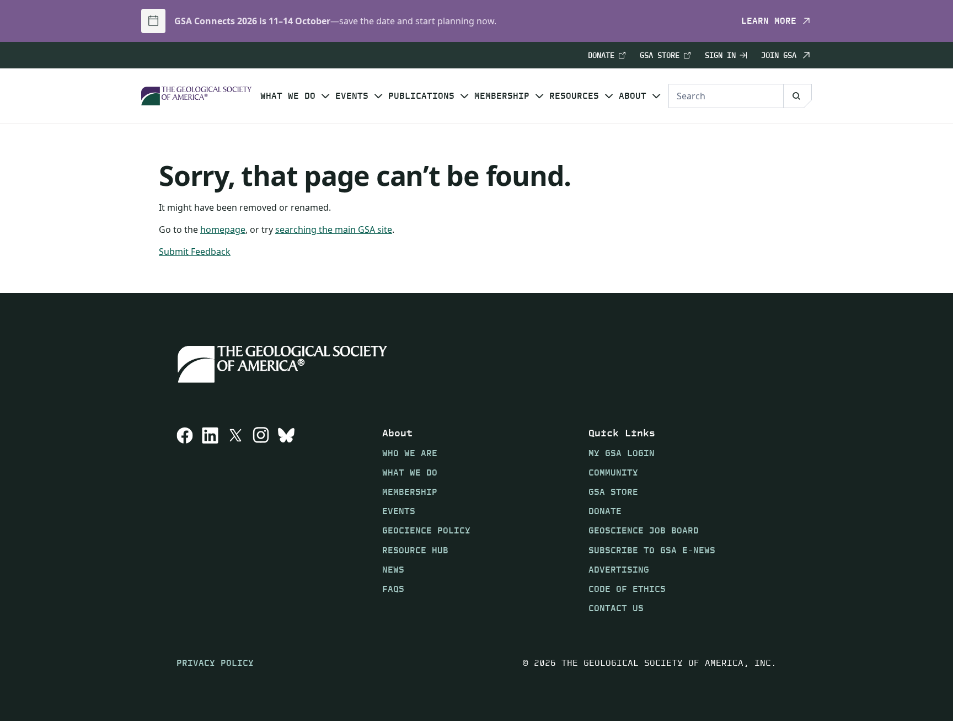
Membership (501, 96)
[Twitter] (235, 520)
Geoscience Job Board (643, 530)
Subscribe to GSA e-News (651, 550)
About (632, 96)
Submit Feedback (195, 251)
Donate (601, 55)
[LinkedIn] (210, 520)
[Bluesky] (286, 520)
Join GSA (778, 55)
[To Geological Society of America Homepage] (196, 96)
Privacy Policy (215, 663)
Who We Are (409, 453)
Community (613, 472)
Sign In (720, 55)
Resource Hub (415, 550)
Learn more (768, 20)
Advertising (618, 569)
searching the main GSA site (333, 229)
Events (351, 96)
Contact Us (616, 608)
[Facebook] (184, 520)
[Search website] (797, 96)
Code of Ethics (627, 589)
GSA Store (659, 55)
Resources (574, 96)
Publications (421, 96)
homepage (222, 229)
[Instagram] (261, 520)
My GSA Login (621, 453)
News (393, 569)
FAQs (393, 589)
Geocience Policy (426, 530)
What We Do (287, 96)
